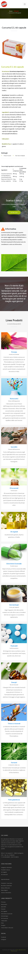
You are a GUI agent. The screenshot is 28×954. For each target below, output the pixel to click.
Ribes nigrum (4, 890)
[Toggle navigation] (24, 4)
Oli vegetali (14, 532)
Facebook (3, 937)
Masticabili (14, 646)
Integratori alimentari (6, 867)
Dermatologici (14, 605)
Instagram (3, 939)
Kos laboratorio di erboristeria (18, 950)
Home (10, 11)
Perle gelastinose (14, 800)
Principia (16, 11)
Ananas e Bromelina (6, 892)
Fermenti (14, 762)
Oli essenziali (14, 488)
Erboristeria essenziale (6, 913)
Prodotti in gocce (5, 870)
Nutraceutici (14, 398)
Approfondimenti (5, 879)
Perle (2, 923)
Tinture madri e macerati (7, 927)
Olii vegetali (4, 911)
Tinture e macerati (14, 723)
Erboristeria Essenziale (14, 563)
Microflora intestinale (6, 885)
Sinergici (14, 682)
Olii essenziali (4, 918)
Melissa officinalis (5, 888)
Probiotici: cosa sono (6, 883)
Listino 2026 (14, 212)
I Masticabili (4, 920)
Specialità (14, 447)
